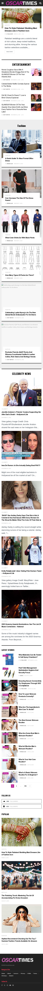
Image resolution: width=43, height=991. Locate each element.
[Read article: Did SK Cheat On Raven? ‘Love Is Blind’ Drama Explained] (36, 98)
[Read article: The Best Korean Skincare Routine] (10, 724)
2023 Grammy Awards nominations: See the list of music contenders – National (21, 625)
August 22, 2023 (32, 688)
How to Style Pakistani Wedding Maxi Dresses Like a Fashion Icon (21, 29)
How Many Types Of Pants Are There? (19, 275)
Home (3, 973)
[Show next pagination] (30, 786)
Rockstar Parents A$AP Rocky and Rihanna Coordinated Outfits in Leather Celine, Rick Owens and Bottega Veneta (20, 354)
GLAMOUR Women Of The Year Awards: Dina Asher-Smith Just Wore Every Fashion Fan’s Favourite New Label (15, 108)
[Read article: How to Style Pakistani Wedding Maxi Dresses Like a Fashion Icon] (21, 18)
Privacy (23, 973)
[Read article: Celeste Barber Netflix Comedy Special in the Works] (36, 86)
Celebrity (5, 409)
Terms (35, 973)
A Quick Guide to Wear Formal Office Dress (19, 159)
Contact (15, 973)
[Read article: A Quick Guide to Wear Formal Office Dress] (21, 144)
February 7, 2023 (18, 203)
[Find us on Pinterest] (13, 985)
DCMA (29, 973)
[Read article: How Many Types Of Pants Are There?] (21, 260)
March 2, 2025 (17, 34)
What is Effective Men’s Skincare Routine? (27, 747)
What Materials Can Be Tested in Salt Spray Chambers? (30, 656)
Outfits (7, 25)
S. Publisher (9, 34)
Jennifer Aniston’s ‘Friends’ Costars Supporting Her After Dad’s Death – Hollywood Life (21, 413)
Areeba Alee (10, 163)
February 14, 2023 (18, 163)
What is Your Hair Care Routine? (27, 760)
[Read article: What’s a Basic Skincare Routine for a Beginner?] (10, 777)
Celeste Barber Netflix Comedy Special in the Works (15, 84)
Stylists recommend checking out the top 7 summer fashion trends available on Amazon (19, 939)
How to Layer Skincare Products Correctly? (27, 695)
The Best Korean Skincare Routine (28, 721)
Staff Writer (6, 80)
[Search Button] (40, 3)
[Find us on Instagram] (7, 985)
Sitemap (4, 975)
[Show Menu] (3, 3)
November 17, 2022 (15, 80)
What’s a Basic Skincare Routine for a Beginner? (28, 773)
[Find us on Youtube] (10, 985)
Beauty (5, 760)
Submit (11, 975)
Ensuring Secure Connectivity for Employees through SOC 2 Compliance (30, 683)
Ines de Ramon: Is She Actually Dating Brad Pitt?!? (21, 465)
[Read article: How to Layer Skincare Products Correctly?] (10, 698)
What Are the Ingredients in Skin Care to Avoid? (29, 708)
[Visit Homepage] (21, 3)
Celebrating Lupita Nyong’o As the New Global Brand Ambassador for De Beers (20, 313)
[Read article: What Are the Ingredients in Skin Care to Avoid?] (10, 711)
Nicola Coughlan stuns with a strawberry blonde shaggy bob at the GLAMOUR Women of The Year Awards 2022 (15, 73)
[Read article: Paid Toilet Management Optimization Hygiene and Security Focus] (10, 672)
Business (6, 681)
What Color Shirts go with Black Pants (20, 237)
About (9, 973)
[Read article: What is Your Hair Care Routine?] (10, 764)
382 (25, 786)
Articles (5, 655)
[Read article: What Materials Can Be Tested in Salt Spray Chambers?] (10, 659)
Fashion (7, 155)
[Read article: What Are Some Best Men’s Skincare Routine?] (10, 737)
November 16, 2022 (15, 89)
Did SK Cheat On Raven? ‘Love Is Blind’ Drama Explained (14, 96)
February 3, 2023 (18, 240)
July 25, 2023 (30, 764)
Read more (10, 51)
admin (21, 675)
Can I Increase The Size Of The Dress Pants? (19, 199)
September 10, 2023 (32, 660)
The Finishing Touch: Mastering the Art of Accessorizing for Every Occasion (18, 896)
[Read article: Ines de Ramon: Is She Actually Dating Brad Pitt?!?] (21, 445)
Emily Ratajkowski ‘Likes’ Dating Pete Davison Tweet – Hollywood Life (21, 572)
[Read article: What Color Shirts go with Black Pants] (21, 223)
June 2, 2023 (30, 778)
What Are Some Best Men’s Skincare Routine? (29, 734)
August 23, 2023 (28, 675)
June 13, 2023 (30, 751)
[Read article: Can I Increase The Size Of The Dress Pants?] (21, 183)
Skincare (6, 694)
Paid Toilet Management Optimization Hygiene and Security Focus (28, 670)
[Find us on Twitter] (4, 985)
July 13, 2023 (30, 699)
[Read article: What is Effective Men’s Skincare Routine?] (10, 750)
